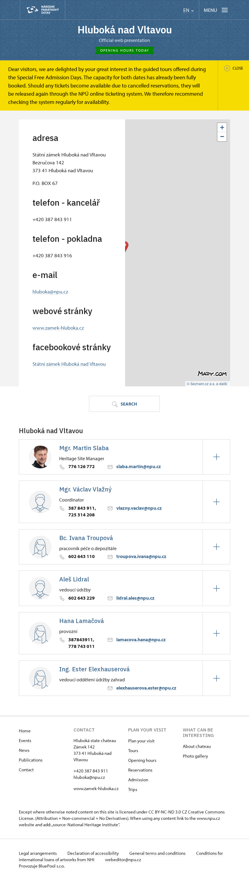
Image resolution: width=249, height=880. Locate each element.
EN (186, 10)
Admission (138, 779)
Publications (31, 760)
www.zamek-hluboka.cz (58, 327)
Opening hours (142, 760)
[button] (222, 127)
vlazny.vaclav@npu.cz (139, 508)
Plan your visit (141, 741)
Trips (132, 789)
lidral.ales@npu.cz (135, 598)
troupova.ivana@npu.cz (141, 556)
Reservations (140, 770)
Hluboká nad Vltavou (124, 29)
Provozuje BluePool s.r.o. (42, 866)
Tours (133, 750)
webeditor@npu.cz (123, 859)
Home (25, 731)
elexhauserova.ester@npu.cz (146, 688)
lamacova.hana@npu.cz (141, 639)
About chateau (197, 746)
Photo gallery (195, 756)
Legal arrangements (38, 853)
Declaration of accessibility (93, 853)
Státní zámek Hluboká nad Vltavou (69, 363)
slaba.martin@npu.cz (138, 466)
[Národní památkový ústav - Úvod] (42, 10)
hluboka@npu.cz (50, 291)
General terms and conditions (157, 853)
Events (25, 740)
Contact (26, 769)
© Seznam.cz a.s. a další (207, 383)
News (24, 750)
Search (128, 404)
